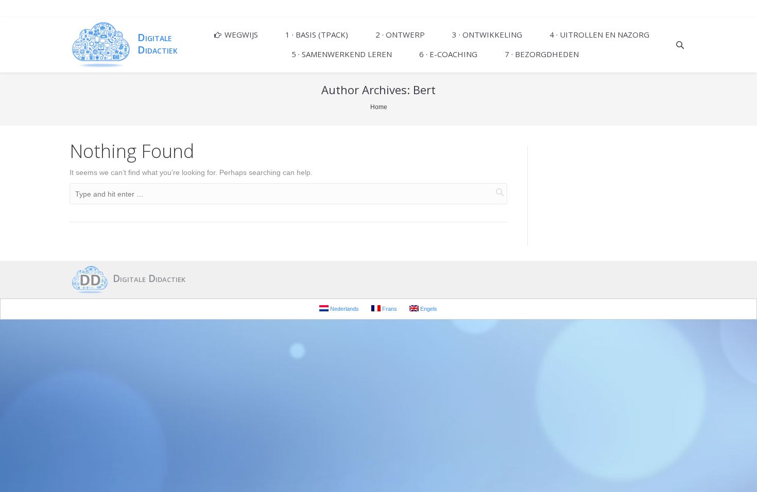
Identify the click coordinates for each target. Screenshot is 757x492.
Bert (424, 89)
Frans (389, 309)
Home (378, 107)
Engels (428, 309)
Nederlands (344, 309)
